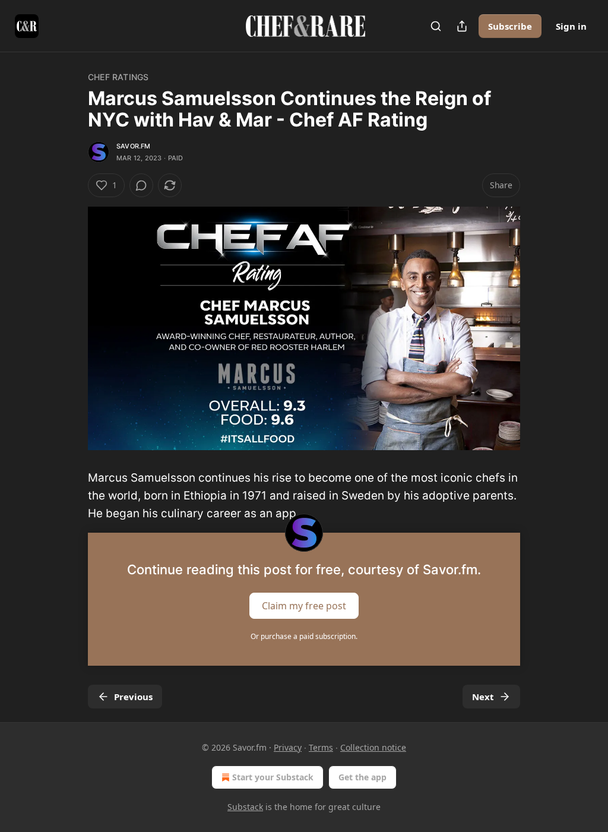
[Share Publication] (462, 26)
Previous (133, 697)
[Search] (436, 26)
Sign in (571, 26)
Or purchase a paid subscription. (304, 636)
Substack (245, 806)
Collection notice (373, 747)
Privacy (288, 747)
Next (483, 697)
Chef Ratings (118, 77)
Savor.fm (133, 146)
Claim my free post (304, 605)
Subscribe (510, 26)
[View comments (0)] (141, 185)
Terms (321, 747)
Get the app (362, 777)
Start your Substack (273, 777)
